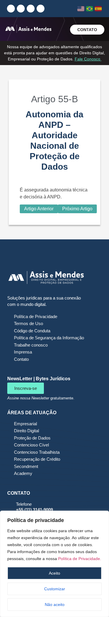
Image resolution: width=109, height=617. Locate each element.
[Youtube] (31, 8)
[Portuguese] (89, 8)
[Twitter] (40, 8)
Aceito (54, 573)
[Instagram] (21, 8)
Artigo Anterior (38, 208)
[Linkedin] (11, 8)
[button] (61, 29)
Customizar (54, 588)
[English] (81, 8)
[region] (54, 564)
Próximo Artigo (77, 208)
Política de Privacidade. (79, 558)
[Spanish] (98, 8)
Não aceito (55, 604)
